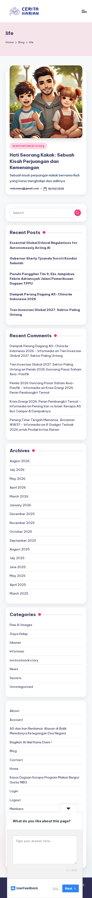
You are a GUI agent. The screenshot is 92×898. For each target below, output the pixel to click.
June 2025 (18, 567)
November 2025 (22, 523)
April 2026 (18, 487)
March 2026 (19, 496)
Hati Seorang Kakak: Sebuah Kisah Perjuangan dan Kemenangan (42, 161)
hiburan (15, 642)
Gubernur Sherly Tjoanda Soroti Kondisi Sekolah (43, 260)
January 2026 (20, 505)
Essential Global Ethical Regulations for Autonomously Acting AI (43, 245)
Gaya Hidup (19, 634)
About (14, 711)
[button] (77, 212)
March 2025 (19, 593)
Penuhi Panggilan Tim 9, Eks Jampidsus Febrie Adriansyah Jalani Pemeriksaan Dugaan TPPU (42, 279)
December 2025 (22, 514)
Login (14, 791)
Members (17, 809)
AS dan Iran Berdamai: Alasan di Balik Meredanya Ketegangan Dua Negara (38, 730)
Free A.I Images (21, 625)
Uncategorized (21, 687)
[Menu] (84, 11)
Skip (55, 888)
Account (16, 720)
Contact (16, 760)
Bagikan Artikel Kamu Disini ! (31, 742)
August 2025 (20, 549)
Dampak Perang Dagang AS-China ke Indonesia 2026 (41, 296)
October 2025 (21, 531)
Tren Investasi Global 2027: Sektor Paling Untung (45, 312)
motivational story (28, 146)
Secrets (15, 678)
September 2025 (23, 540)
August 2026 (20, 461)
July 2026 (17, 470)
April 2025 (18, 585)
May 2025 (17, 576)
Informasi (17, 651)
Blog (13, 751)
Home (14, 768)
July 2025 (17, 558)
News (14, 669)
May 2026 (17, 479)
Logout (15, 800)
